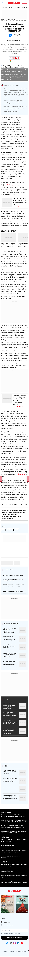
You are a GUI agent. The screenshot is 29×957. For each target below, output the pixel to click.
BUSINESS (4, 7)
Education (16, 512)
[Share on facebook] (10, 58)
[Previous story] (1, 479)
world (11, 514)
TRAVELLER (17, 7)
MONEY (11, 7)
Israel (3, 526)
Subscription (7, 918)
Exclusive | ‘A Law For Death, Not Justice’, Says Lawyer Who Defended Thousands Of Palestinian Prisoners (20, 396)
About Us (5, 948)
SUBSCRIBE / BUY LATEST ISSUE (14, 934)
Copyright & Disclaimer (21, 948)
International (10, 19)
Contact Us (11, 948)
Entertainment (7, 512)
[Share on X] (13, 58)
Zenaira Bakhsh (19, 403)
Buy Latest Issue (8, 921)
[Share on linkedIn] (16, 58)
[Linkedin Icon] (18, 939)
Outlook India (6, 508)
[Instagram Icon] (14, 939)
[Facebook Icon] (7, 939)
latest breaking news (17, 506)
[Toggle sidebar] (4, 3)
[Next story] (28, 479)
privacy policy (17, 929)
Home (2, 19)
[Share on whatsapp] (18, 58)
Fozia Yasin (18, 203)
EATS (23, 7)
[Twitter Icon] (11, 939)
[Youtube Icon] (21, 939)
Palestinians (21, 470)
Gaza (16, 526)
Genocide (10, 526)
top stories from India (9, 510)
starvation (4, 359)
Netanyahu (11, 181)
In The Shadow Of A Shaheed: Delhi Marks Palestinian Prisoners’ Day (20, 198)
